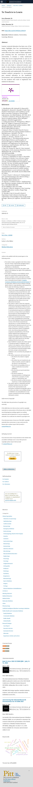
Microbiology (6, 551)
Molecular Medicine (8, 601)
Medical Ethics (6, 598)
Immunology (6, 546)
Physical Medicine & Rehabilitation (12, 588)
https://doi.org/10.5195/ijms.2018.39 (15, 30)
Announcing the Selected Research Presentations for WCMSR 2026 (14, 700)
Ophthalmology (7, 521)
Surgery (5, 583)
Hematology (6, 543)
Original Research (8, 563)
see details (12, 101)
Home (3, 5)
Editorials (5, 633)
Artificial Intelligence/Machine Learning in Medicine (16, 608)
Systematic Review (8, 631)
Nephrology (6, 556)
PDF (5, 205)
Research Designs (7, 623)
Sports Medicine (7, 581)
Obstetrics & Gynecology (9, 518)
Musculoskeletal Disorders (10, 553)
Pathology (6, 571)
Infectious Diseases (8, 548)
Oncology (5, 561)
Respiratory (6, 576)
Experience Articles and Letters (11, 636)
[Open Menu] (1, 1)
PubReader (21, 205)
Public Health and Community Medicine (13, 611)
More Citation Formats (9, 227)
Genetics (5, 536)
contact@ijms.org (6, 426)
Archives (9, 5)
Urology (5, 586)
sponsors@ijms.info (10, 500)
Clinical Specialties (7, 516)
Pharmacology (6, 606)
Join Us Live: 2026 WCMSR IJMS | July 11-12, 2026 (16, 662)
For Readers (6, 479)
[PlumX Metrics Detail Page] (11, 90)
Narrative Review (8, 628)
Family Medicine (7, 613)
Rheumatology (7, 578)
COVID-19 (5, 591)
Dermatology (6, 526)
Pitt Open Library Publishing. (9, 780)
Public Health (6, 618)
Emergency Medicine (8, 528)
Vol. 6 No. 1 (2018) (17, 5)
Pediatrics (6, 568)
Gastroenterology (8, 541)
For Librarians (6, 484)
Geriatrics (5, 538)
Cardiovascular (7, 523)
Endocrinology (7, 531)
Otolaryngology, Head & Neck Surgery (13, 533)
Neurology (6, 558)
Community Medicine (8, 616)
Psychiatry (6, 573)
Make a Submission (9, 469)
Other (4, 603)
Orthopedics (6, 566)
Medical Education (7, 247)
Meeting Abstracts (7, 593)
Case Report (6, 626)
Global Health (6, 621)
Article (12, 205)
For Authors (6, 481)
